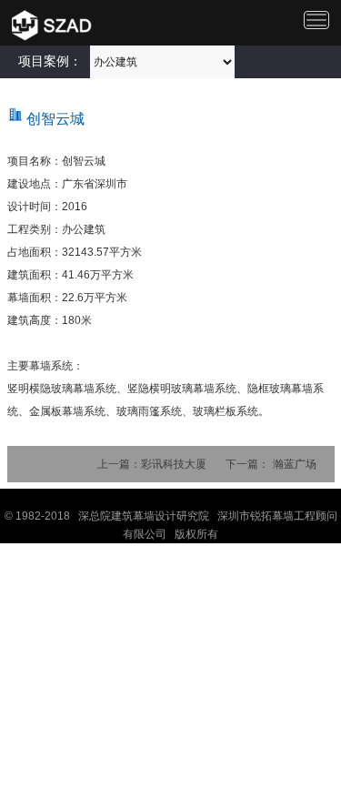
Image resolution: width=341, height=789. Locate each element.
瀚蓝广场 (294, 464)
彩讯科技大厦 (173, 464)
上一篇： (119, 464)
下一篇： (247, 464)
